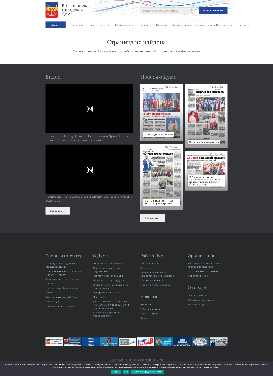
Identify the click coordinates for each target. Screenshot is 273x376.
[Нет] (269, 368)
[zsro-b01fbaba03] (219, 341)
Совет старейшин (198, 275)
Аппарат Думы (54, 301)
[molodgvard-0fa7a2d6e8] (145, 341)
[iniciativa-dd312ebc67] (127, 342)
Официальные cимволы (202, 299)
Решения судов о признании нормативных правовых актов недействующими (111, 304)
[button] (59, 24)
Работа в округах (150, 308)
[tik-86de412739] (200, 341)
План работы (101, 297)
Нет (126, 372)
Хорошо (116, 372)
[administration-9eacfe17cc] (54, 341)
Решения (145, 268)
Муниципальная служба (107, 263)
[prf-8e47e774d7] (182, 341)
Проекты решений (151, 280)
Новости (145, 304)
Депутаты (51, 283)
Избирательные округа (107, 292)
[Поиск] (192, 10)
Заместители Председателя (63, 279)
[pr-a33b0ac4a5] (164, 341)
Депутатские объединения (62, 288)
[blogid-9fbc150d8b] (72, 341)
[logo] (52, 10)
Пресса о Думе (149, 313)
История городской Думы (108, 280)
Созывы (50, 292)
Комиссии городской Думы (62, 297)
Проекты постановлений (155, 284)
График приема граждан (60, 306)
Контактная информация (108, 275)
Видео (144, 318)
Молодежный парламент (203, 271)
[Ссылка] (161, 112)
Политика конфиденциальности (147, 372)
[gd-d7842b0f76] (109, 341)
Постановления (149, 263)
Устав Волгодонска (199, 304)
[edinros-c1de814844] (91, 341)
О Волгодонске (197, 295)
